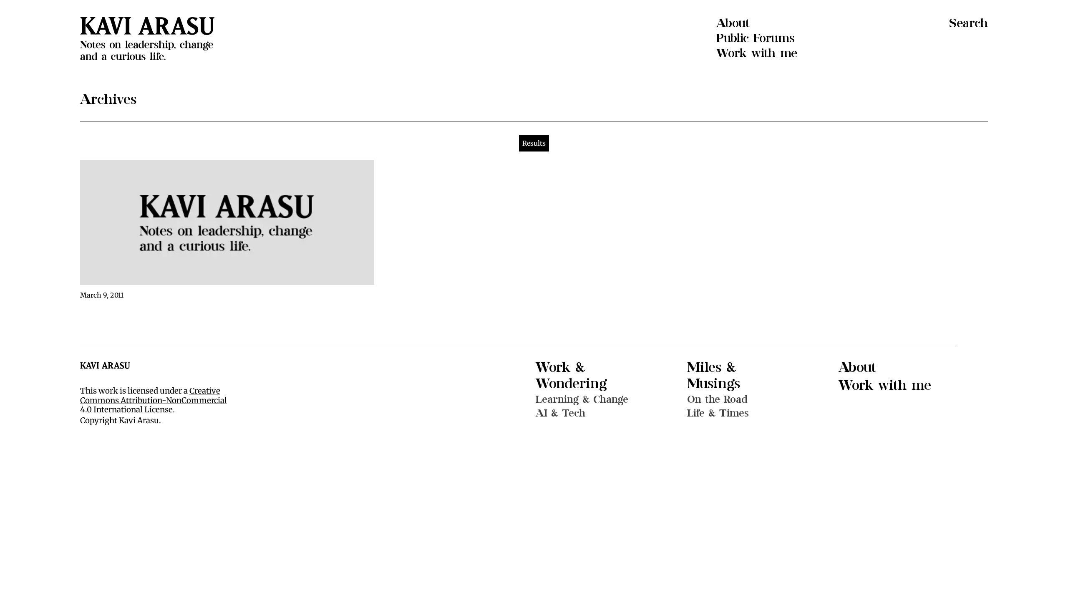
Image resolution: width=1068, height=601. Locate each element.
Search (968, 23)
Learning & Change (582, 399)
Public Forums (755, 38)
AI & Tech (560, 413)
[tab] (534, 143)
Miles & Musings (713, 375)
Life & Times (718, 413)
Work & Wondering (571, 375)
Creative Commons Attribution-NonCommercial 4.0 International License (153, 400)
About (733, 23)
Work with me (756, 53)
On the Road (717, 399)
